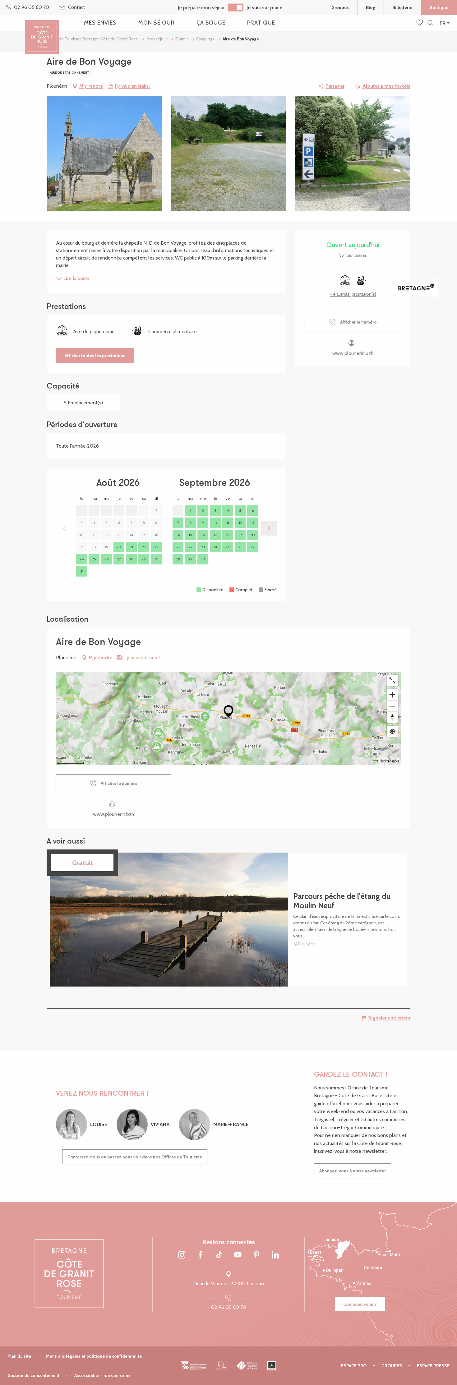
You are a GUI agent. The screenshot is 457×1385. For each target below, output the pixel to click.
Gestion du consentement (33, 1375)
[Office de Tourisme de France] (247, 1366)
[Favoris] (420, 23)
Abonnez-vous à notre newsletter (352, 1171)
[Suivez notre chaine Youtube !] (237, 1255)
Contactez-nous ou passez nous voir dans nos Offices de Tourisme (134, 1157)
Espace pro (354, 1366)
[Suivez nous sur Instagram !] (182, 1255)
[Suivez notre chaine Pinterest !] (256, 1255)
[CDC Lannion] (193, 1366)
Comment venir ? (360, 1304)
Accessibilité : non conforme (102, 1375)
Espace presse (433, 1366)
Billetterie (402, 7)
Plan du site (19, 1356)
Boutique (439, 7)
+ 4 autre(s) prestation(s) (353, 294)
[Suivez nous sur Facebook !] (200, 1255)
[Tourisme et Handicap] (271, 1366)
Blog (370, 7)
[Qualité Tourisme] (221, 1366)
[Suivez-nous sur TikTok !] (219, 1255)
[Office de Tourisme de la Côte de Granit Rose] (42, 32)
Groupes (340, 7)
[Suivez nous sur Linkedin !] (275, 1255)
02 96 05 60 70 (228, 1307)
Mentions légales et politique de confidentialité (94, 1356)
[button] (430, 23)
